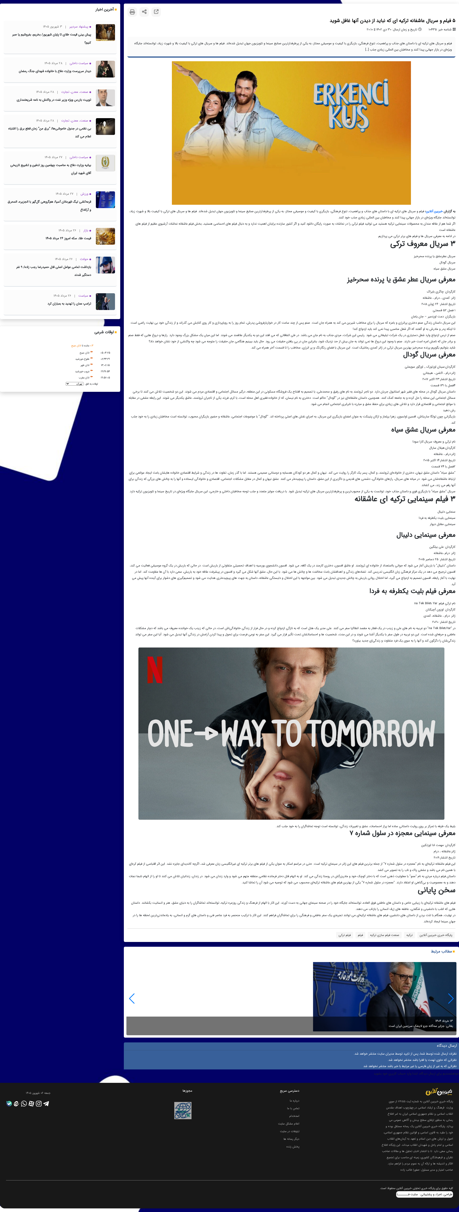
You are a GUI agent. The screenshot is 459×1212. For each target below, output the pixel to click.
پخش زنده (292, 1146)
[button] (132, 998)
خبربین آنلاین (434, 211)
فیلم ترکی (345, 935)
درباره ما (294, 1100)
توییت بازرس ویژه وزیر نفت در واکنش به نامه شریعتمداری (54, 99)
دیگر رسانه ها (291, 1139)
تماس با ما (293, 1108)
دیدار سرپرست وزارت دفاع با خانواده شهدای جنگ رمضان (55, 71)
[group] (291, 998)
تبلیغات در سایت (289, 1131)
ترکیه (409, 935)
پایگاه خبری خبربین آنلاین (436, 935)
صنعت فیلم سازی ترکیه (384, 935)
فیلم (360, 935)
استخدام (294, 1116)
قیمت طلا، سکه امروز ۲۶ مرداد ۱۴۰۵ (68, 238)
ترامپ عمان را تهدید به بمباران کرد (69, 303)
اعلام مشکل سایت (288, 1123)
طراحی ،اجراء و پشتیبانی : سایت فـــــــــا (424, 1194)
